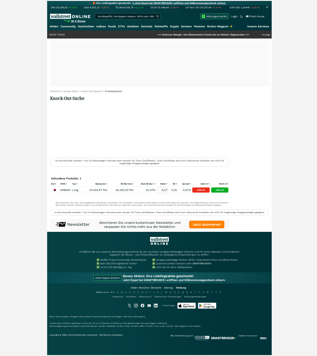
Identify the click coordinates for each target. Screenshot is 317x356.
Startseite (55, 91)
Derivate (146, 26)
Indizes (101, 26)
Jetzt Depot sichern (107, 277)
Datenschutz (145, 296)
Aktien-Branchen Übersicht (146, 287)
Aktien (54, 26)
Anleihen (133, 26)
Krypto (174, 26)
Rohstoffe (161, 26)
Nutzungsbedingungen (195, 296)
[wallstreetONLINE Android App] (207, 307)
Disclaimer (131, 296)
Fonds (112, 26)
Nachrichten (86, 26)
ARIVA (136, 316)
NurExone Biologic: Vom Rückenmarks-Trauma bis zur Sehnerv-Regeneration (193, 34)
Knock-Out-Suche (91, 91)
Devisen (186, 26)
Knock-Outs (70, 91)
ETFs (121, 26)
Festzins (199, 26)
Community (68, 26)
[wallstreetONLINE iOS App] (186, 307)
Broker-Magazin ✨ (220, 26)
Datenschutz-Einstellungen (167, 296)
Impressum (117, 296)
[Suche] (157, 16)
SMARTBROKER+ (202, 263)
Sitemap (168, 287)
